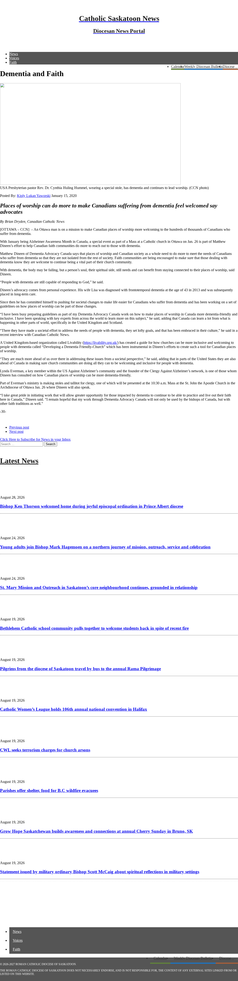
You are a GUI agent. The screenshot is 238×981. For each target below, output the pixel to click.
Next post (16, 431)
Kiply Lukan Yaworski (33, 196)
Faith (13, 62)
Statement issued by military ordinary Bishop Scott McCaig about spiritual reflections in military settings (99, 871)
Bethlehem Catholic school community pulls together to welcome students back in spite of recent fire (94, 628)
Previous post (19, 427)
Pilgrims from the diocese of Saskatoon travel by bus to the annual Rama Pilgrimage (80, 668)
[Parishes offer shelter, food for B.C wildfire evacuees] (14, 774)
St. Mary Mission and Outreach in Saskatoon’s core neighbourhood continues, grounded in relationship (99, 587)
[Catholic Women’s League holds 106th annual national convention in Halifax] (14, 692)
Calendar (177, 66)
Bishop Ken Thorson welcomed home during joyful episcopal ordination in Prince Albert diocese (91, 506)
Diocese (229, 66)
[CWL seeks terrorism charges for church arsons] (14, 733)
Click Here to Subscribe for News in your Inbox (35, 439)
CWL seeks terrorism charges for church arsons (45, 750)
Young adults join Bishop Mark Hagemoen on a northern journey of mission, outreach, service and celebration (105, 547)
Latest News (19, 461)
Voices (14, 58)
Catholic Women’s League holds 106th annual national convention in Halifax (73, 709)
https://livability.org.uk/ (100, 343)
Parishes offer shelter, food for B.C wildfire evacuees (49, 790)
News (13, 54)
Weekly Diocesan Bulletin (203, 66)
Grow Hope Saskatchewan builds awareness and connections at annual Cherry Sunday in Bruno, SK (96, 831)
